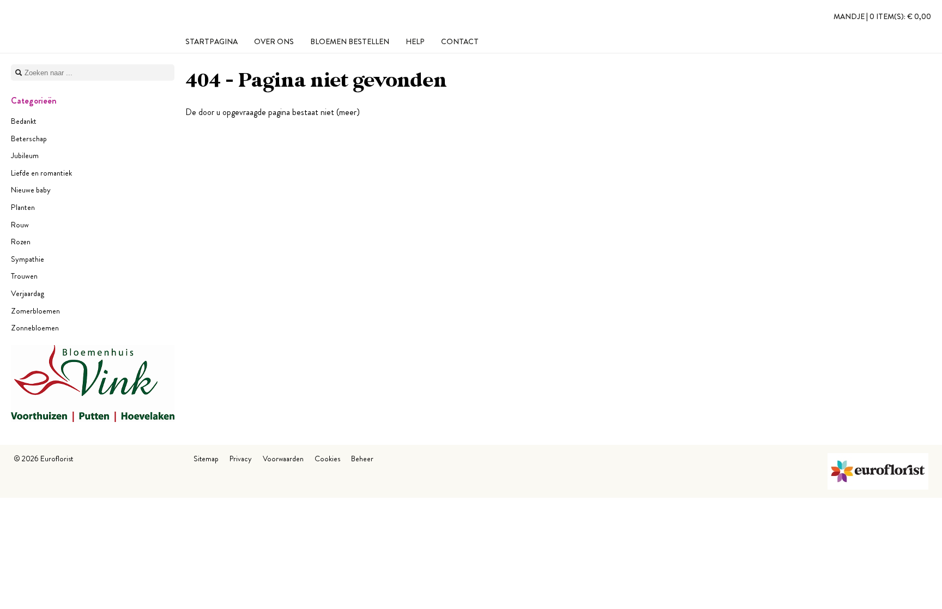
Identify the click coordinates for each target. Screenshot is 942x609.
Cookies (327, 458)
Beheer (362, 458)
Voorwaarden (283, 458)
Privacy (241, 458)
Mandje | (882, 16)
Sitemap (206, 458)
